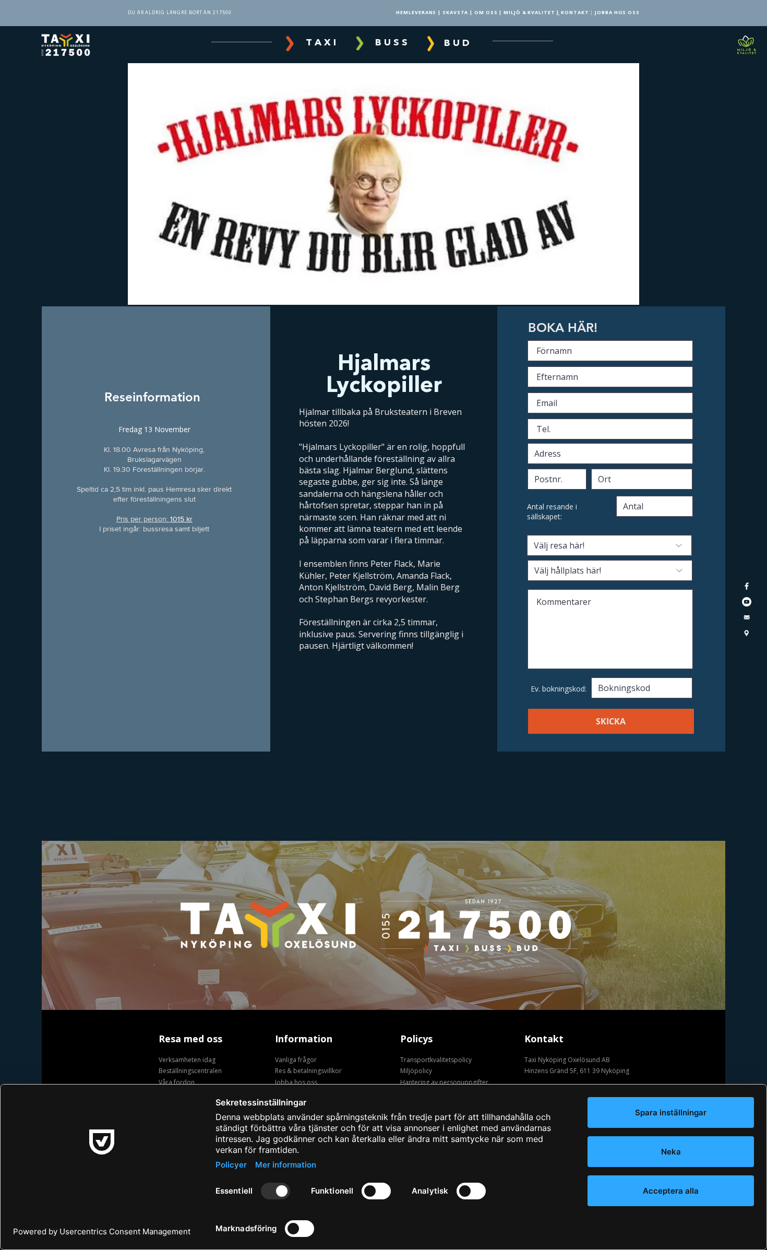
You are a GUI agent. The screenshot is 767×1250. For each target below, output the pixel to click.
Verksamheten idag (187, 1059)
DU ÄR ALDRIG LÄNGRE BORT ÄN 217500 (180, 12)
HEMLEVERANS (416, 12)
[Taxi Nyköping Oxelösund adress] (746, 633)
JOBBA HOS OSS (617, 12)
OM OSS (486, 12)
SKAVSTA (455, 12)
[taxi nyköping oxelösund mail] (746, 601)
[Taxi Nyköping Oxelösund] (746, 586)
